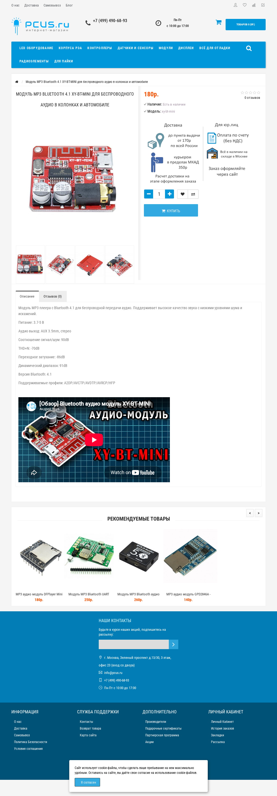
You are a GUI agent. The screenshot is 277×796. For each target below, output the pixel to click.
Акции (149, 742)
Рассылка (218, 742)
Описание (27, 296)
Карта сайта (88, 735)
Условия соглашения (28, 749)
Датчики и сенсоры (135, 48)
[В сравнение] (193, 194)
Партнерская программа (162, 735)
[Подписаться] (173, 644)
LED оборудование (36, 48)
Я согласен (88, 782)
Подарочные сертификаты (163, 728)
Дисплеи (186, 48)
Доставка (31, 5)
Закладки (217, 735)
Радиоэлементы (34, 61)
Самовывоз (52, 5)
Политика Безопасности (30, 742)
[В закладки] (182, 194)
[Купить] (26, 587)
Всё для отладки (214, 48)
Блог (69, 5)
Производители (155, 722)
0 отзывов (252, 98)
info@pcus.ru (113, 673)
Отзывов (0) (53, 296)
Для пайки (63, 61)
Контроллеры (99, 48)
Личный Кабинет (222, 722)
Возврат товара (90, 728)
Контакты (86, 722)
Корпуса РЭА (70, 48)
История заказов (222, 728)
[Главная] (16, 82)
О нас (15, 5)
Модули (166, 48)
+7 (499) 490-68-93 (110, 20)
